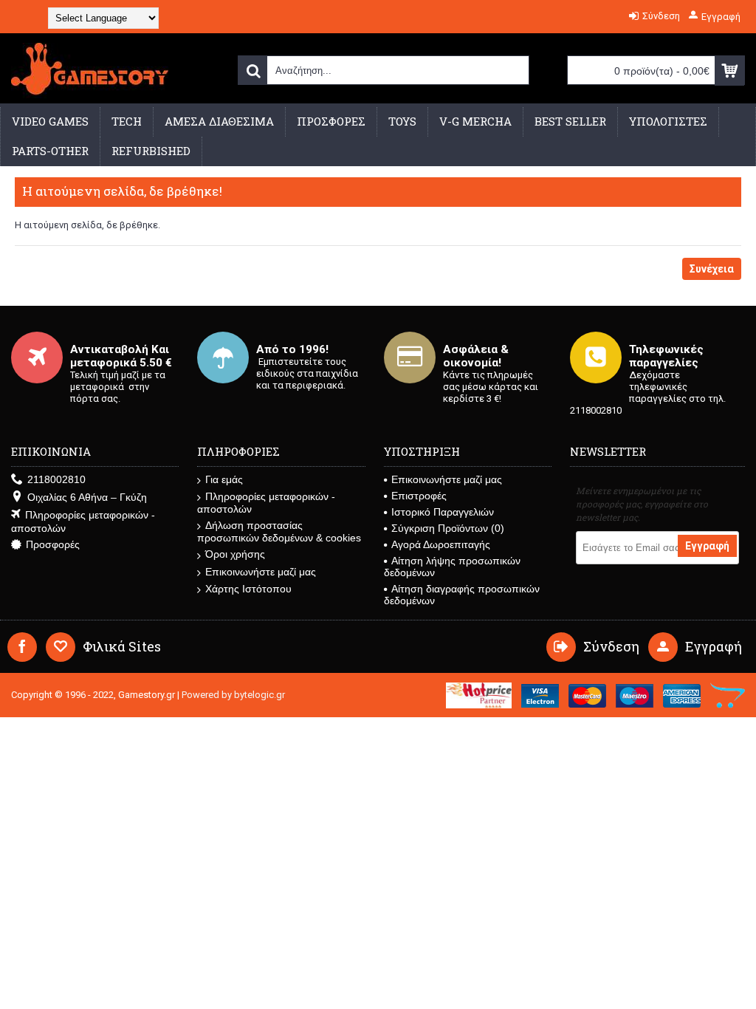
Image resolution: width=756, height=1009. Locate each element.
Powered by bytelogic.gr (233, 694)
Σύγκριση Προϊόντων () (447, 528)
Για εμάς (224, 479)
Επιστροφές (419, 496)
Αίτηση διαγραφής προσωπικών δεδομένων (462, 594)
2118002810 (56, 479)
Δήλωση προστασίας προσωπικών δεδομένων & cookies (279, 531)
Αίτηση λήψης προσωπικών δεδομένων (452, 566)
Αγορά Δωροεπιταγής (440, 544)
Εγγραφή (707, 546)
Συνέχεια (712, 269)
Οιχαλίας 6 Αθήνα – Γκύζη (87, 497)
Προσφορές (53, 544)
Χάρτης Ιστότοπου (248, 589)
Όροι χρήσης (235, 554)
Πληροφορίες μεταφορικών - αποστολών (83, 521)
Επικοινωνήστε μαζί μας (260, 572)
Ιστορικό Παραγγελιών (442, 512)
